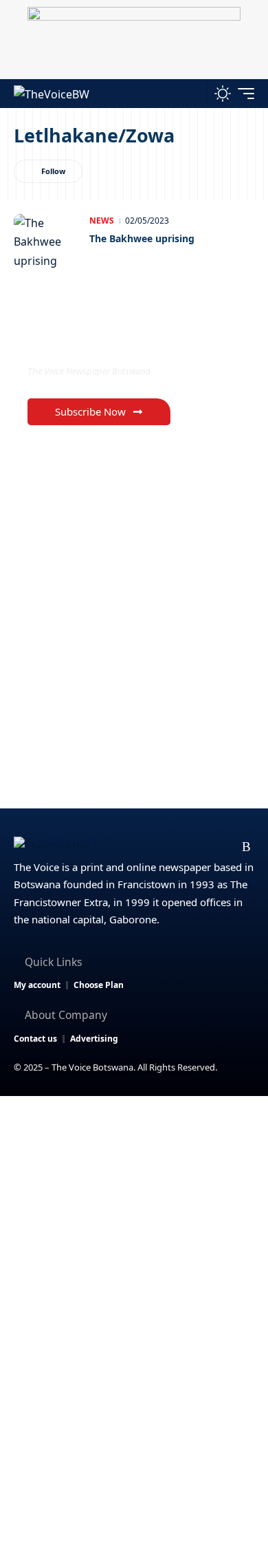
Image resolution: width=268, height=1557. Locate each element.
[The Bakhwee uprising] (48, 241)
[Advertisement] (134, 1237)
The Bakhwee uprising (141, 238)
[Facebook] (137, 847)
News (101, 220)
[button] (193, 93)
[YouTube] (181, 847)
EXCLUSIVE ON (84, 342)
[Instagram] (203, 847)
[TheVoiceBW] (51, 93)
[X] (159, 847)
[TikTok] (225, 847)
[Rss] (246, 847)
